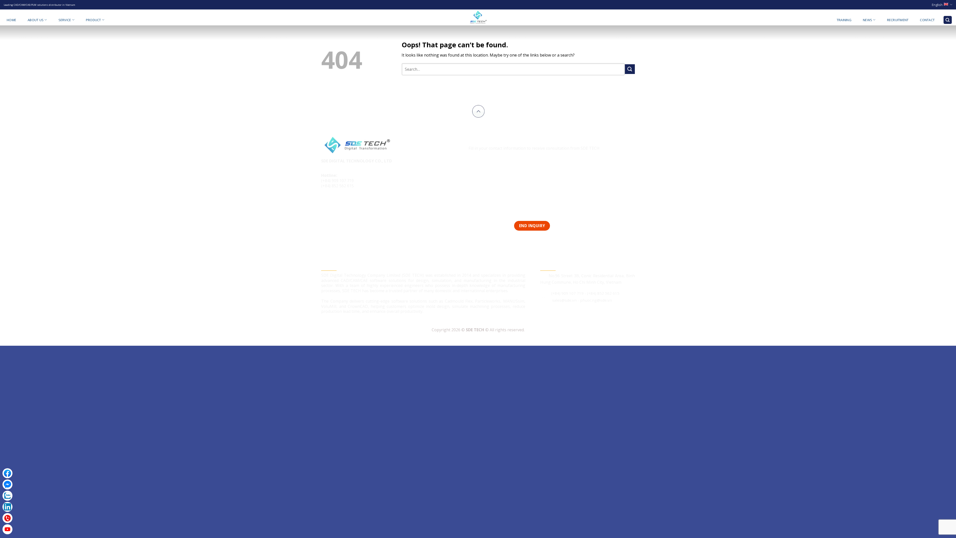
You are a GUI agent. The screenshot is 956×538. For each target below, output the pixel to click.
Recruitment (898, 20)
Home (11, 20)
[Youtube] (7, 529)
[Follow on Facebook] (326, 202)
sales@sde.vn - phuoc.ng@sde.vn (582, 300)
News (867, 20)
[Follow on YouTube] (354, 202)
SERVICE (65, 20)
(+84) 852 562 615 (337, 186)
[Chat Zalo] (7, 496)
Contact (927, 20)
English (937, 4)
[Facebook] (7, 473)
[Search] (948, 20)
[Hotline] (7, 518)
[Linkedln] (7, 507)
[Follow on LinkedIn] (344, 202)
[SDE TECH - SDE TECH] (478, 17)
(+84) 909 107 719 (337, 180)
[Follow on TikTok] (335, 202)
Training (844, 20)
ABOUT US (36, 20)
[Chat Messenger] (7, 484)
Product (93, 20)
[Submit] (630, 69)
